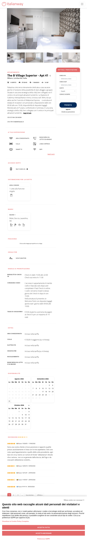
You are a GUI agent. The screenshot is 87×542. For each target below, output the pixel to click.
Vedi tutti (51, 154)
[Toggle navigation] (82, 4)
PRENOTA (68, 105)
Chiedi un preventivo (68, 112)
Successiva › (30, 495)
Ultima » (40, 495)
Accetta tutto (43, 527)
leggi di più (27, 113)
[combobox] (68, 91)
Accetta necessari (43, 533)
